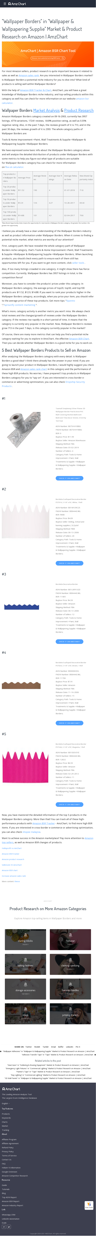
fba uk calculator (14, 167)
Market (5, 1126)
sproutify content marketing (19, 304)
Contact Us (6, 1159)
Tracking (5, 1130)
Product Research (79, 110)
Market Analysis (46, 110)
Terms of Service (9, 1155)
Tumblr (46, 1047)
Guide (4, 1185)
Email (53, 1047)
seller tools (78, 262)
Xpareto (70, 300)
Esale (4, 1222)
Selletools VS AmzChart (12, 865)
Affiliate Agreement (10, 1143)
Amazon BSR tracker (10, 854)
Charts (4, 1122)
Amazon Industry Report (12, 1205)
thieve (17, 881)
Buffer (61, 1047)
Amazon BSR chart (10, 870)
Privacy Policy (8, 1151)
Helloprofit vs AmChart (12, 848)
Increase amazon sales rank (14, 876)
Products (6, 1114)
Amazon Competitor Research (15, 1175)
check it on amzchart (69, 478)
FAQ (3, 1163)
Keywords (6, 1118)
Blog (4, 1193)
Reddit (37, 1047)
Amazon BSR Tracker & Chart (35, 90)
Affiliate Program (9, 1139)
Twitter (28, 1047)
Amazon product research (13, 859)
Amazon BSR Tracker (43, 823)
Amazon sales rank (29, 75)
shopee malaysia (31, 831)
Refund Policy (7, 1147)
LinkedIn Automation (10, 1219)
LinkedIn (69, 1047)
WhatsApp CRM (8, 1214)
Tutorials (5, 1189)
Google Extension (9, 1171)
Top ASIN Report (9, 1197)
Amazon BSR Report (10, 1201)
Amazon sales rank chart (33, 369)
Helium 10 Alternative (11, 1167)
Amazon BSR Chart (79, 338)
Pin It (78, 1047)
